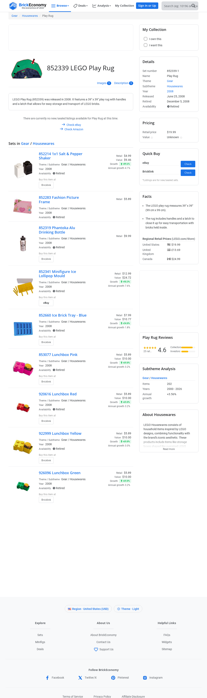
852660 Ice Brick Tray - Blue (63, 315)
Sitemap (167, 649)
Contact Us (103, 642)
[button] (151, 137)
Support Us (106, 649)
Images (101, 83)
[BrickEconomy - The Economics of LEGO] (27, 6)
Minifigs (40, 642)
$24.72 (126, 277)
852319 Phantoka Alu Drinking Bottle (57, 230)
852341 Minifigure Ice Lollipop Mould (57, 273)
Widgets (167, 642)
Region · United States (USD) (90, 609)
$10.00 (126, 358)
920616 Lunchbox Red (58, 394)
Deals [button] (82, 5)
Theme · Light (130, 609)
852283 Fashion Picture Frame (59, 199)
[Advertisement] (84, 36)
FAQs (167, 635)
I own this (103, 180)
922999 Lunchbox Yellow (60, 433)
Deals (40, 649)
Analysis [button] (103, 5)
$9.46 (127, 159)
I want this (104, 186)
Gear (15, 15)
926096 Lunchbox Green (59, 472)
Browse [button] (62, 5)
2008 (48, 169)
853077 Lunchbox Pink (58, 354)
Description (121, 83)
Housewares (30, 15)
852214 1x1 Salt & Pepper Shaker (60, 156)
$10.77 (126, 319)
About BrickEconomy (103, 635)
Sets (40, 635)
